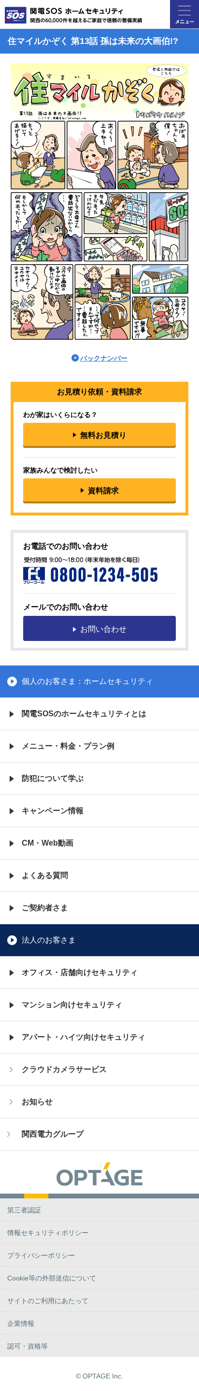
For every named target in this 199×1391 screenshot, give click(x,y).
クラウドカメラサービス (64, 1069)
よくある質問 (45, 875)
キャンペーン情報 (53, 811)
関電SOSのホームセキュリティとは (84, 713)
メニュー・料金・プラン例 (68, 746)
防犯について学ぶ (53, 778)
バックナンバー (104, 358)
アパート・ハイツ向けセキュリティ (83, 1037)
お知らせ (37, 1102)
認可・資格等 (27, 1346)
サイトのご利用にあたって (47, 1301)
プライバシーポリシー (41, 1255)
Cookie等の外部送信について (51, 1278)
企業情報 (20, 1323)
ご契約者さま (45, 908)
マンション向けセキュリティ (72, 1005)
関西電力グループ (53, 1134)
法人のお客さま (49, 940)
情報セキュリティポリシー (47, 1233)
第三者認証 (24, 1210)
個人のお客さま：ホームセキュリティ (87, 681)
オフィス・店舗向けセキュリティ (80, 972)
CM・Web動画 (47, 843)
